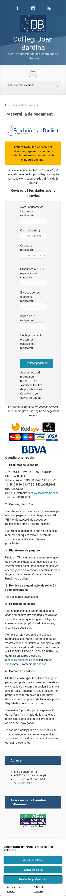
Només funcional (33, 869)
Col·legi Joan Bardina (33, 43)
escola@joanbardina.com (42, 493)
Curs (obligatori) (30, 230)
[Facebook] (17, 8)
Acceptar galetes (33, 860)
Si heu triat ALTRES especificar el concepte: (32, 273)
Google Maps (24, 783)
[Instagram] (33, 8)
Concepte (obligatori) (27, 247)
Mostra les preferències (33, 879)
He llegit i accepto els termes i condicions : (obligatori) (31, 342)
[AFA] (33, 819)
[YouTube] (49, 8)
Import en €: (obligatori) (27, 318)
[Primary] (33, 73)
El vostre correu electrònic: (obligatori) (30, 297)
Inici (7, 105)
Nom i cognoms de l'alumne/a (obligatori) (31, 211)
